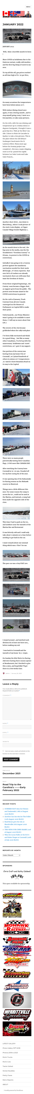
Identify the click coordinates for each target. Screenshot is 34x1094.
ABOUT (5, 1084)
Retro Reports (8, 1080)
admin (8, 673)
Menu (28, 7)
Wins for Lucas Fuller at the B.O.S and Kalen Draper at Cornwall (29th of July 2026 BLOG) (18, 837)
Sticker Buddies (9, 1071)
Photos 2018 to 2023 (10, 1053)
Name (5, 723)
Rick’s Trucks (7, 1057)
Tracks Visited (8, 1066)
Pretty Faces (7, 1075)
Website (6, 741)
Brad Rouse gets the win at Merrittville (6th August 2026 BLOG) (16, 824)
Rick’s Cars (7, 1062)
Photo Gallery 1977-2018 (11, 1048)
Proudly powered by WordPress (13, 1090)
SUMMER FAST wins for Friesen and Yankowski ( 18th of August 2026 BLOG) (16, 811)
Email (5, 732)
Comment (7, 695)
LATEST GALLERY (9, 1043)
